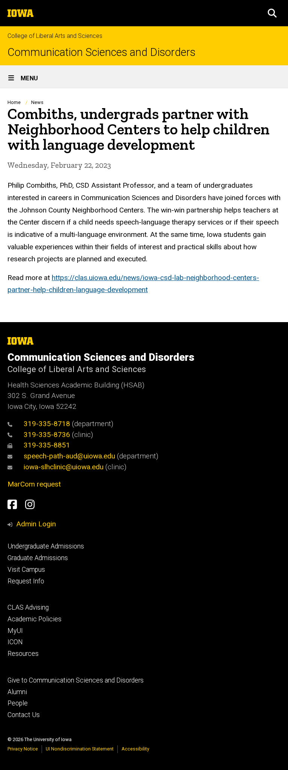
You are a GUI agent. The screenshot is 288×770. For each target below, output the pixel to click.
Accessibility (135, 749)
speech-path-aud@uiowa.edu (69, 456)
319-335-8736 (47, 434)
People (18, 703)
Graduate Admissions (38, 558)
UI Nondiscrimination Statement (80, 749)
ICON (15, 642)
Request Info (26, 581)
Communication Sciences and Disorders (101, 52)
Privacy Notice (23, 749)
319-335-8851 (47, 445)
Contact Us (24, 715)
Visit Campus (26, 569)
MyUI (15, 630)
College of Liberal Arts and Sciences (55, 35)
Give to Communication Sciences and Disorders (76, 680)
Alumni (17, 692)
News (37, 102)
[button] (272, 13)
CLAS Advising (28, 607)
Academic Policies (35, 619)
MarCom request (34, 484)
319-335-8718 (47, 423)
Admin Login (36, 524)
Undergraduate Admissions (46, 546)
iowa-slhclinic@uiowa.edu (64, 467)
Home (14, 102)
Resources (23, 653)
